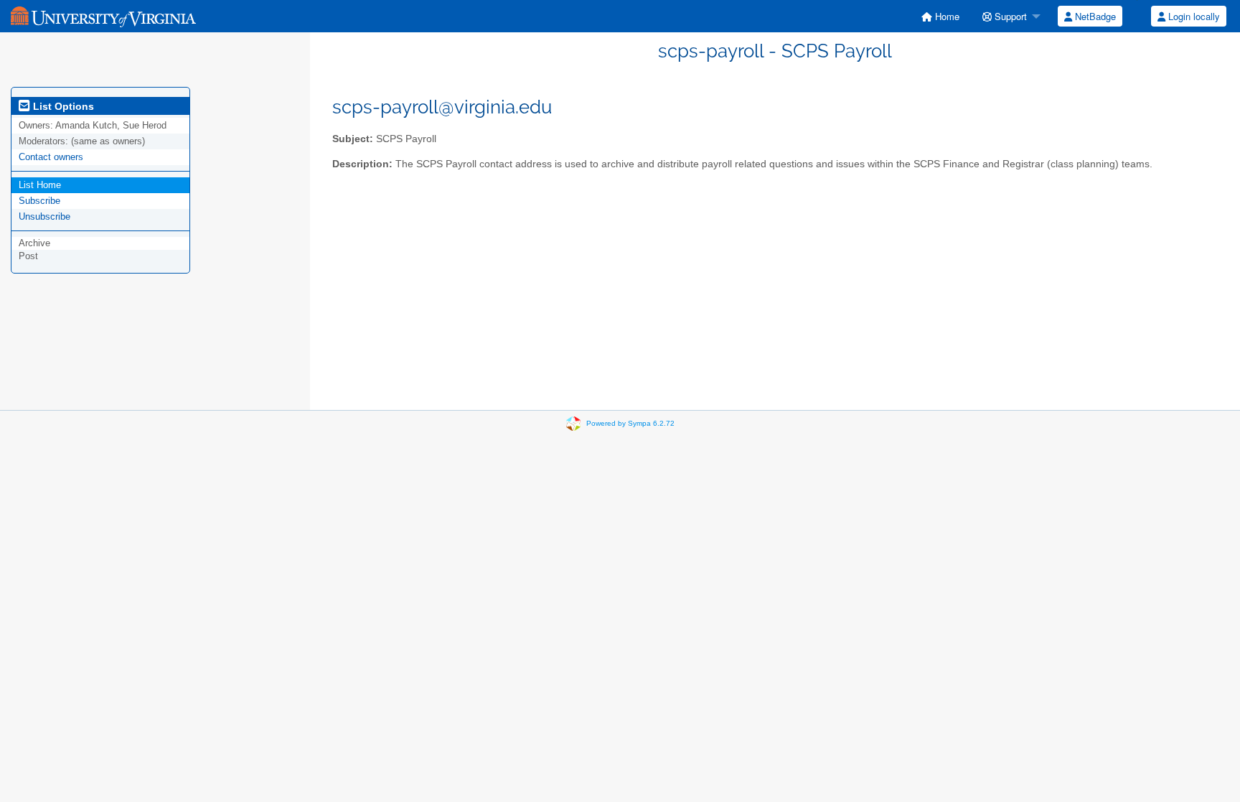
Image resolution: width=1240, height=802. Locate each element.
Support (1009, 16)
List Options (62, 106)
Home (945, 16)
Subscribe (39, 200)
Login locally (1192, 16)
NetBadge (1094, 16)
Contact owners (51, 156)
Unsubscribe (44, 216)
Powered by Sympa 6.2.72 (630, 423)
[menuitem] (940, 16)
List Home (40, 184)
